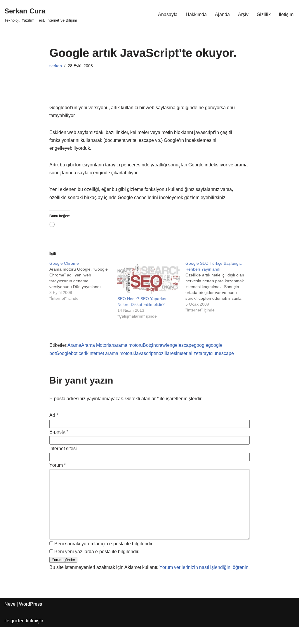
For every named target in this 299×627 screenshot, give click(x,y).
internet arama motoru (111, 353)
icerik (82, 353)
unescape (223, 353)
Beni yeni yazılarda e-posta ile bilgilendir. (96, 551)
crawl (161, 345)
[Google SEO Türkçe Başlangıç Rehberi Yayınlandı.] (219, 286)
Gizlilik (264, 14)
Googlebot (66, 353)
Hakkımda (196, 14)
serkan (55, 65)
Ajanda (222, 14)
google (201, 345)
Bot (146, 345)
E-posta (58, 431)
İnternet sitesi (63, 448)
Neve (9, 604)
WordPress (30, 604)
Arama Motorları (97, 345)
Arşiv (243, 14)
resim (175, 353)
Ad (53, 415)
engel (173, 345)
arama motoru (128, 345)
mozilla (162, 353)
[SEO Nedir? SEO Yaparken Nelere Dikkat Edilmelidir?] (148, 278)
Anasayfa (168, 14)
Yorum (57, 465)
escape (186, 345)
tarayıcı (206, 353)
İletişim (286, 14)
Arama (74, 345)
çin (153, 345)
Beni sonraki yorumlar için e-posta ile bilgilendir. (103, 543)
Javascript (144, 353)
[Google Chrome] (83, 280)
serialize (190, 353)
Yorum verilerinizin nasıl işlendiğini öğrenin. (204, 567)
